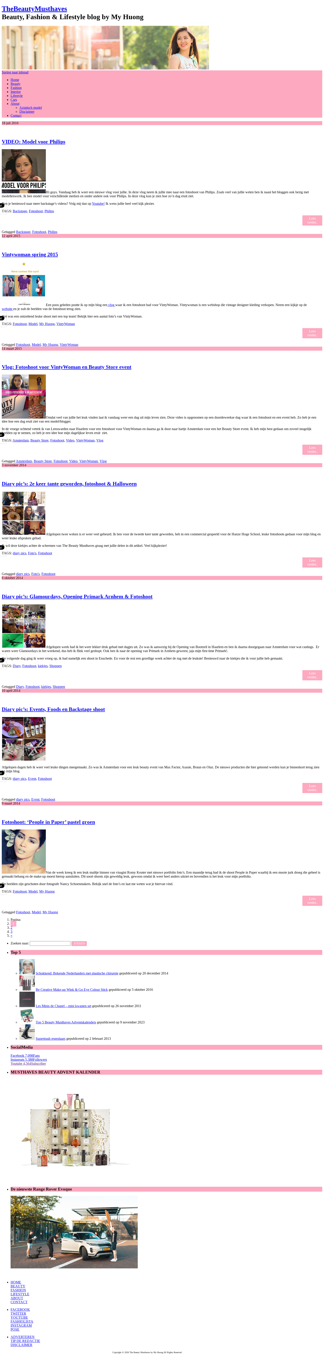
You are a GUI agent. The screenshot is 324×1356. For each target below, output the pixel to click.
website (7, 309)
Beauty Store (39, 440)
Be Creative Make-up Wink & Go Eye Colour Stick (72, 989)
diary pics (19, 553)
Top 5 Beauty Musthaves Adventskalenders (66, 1022)
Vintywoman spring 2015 (30, 254)
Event (32, 778)
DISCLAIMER (21, 1345)
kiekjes (43, 666)
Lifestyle (17, 96)
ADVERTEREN (23, 1337)
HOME (16, 1282)
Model (32, 324)
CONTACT (19, 1302)
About (15, 103)
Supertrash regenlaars (50, 1038)
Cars (14, 100)
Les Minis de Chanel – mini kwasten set (63, 1006)
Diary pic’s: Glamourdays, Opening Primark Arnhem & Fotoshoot (77, 596)
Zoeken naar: (20, 943)
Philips (49, 211)
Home (15, 80)
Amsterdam (21, 440)
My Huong (47, 324)
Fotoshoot (36, 211)
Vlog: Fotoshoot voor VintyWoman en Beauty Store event (66, 367)
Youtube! (98, 203)
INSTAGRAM (21, 1325)
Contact (16, 115)
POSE (15, 1329)
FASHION (18, 1290)
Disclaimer (26, 111)
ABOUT (17, 1298)
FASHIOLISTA (22, 1321)
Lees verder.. (312, 220)
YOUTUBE (19, 1317)
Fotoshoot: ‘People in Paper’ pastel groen (48, 822)
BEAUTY (18, 1286)
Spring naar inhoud (15, 72)
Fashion (16, 88)
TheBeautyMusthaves (34, 9)
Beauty (15, 84)
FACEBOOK (20, 1309)
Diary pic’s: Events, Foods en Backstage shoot (53, 709)
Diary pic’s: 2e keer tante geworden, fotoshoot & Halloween (69, 484)
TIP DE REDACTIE (25, 1341)
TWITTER (18, 1313)
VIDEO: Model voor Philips (33, 142)
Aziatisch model (30, 107)
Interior (16, 92)
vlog (111, 305)
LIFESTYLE (20, 1294)
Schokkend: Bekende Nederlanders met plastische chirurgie (77, 973)
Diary (16, 666)
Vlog (99, 440)
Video (70, 440)
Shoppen (55, 666)
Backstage (20, 211)
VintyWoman (65, 324)
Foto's (32, 553)
